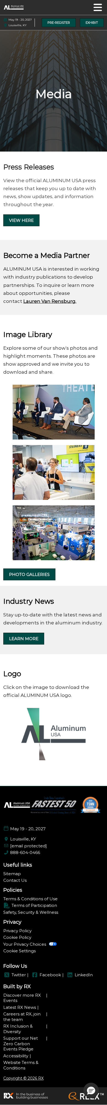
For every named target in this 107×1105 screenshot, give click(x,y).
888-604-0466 (25, 852)
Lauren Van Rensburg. (49, 301)
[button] (59, 22)
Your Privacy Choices (24, 944)
